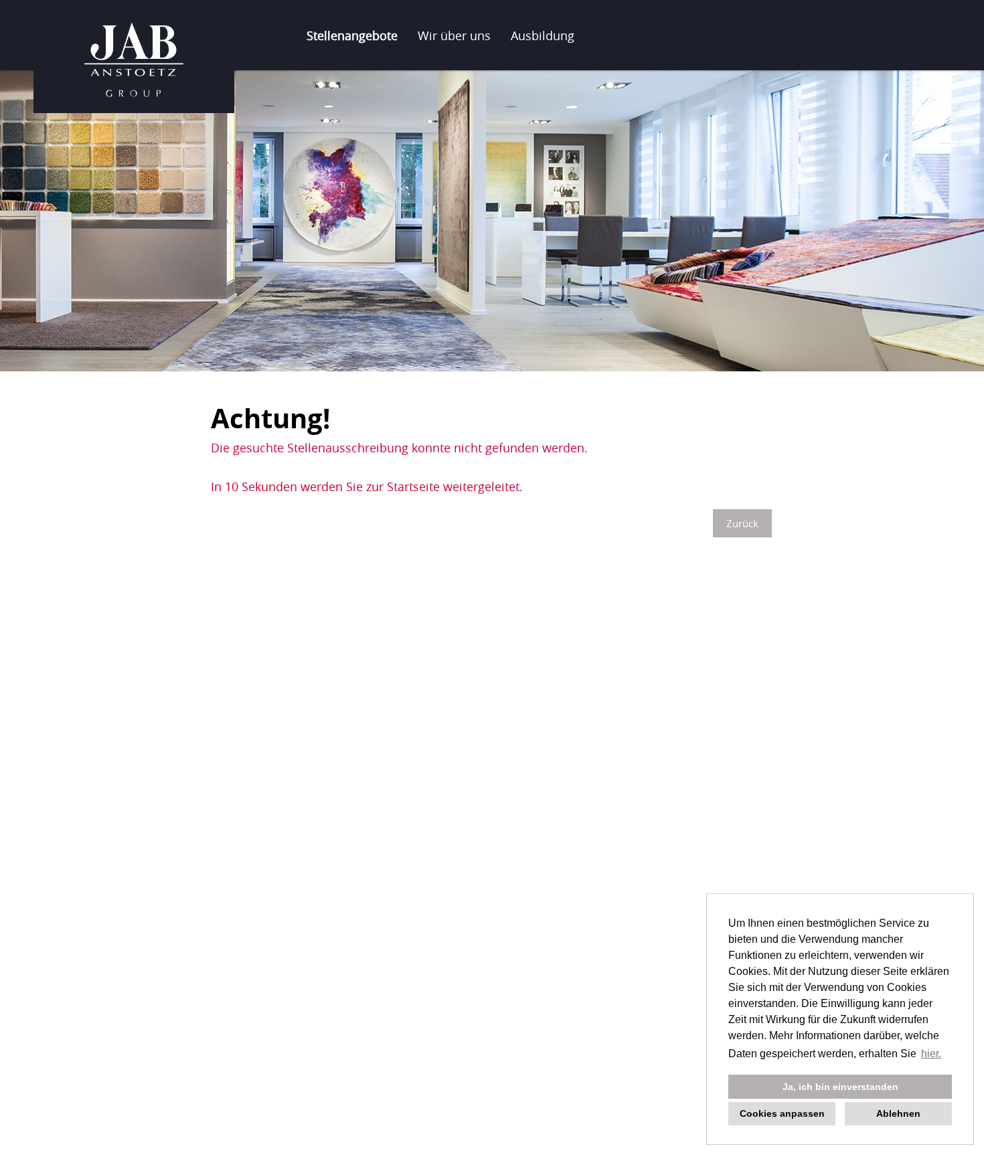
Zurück (742, 523)
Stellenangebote (352, 35)
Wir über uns (454, 35)
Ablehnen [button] (898, 1113)
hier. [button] (931, 1053)
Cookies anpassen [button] (782, 1113)
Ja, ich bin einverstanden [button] (840, 1086)
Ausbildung (542, 35)
